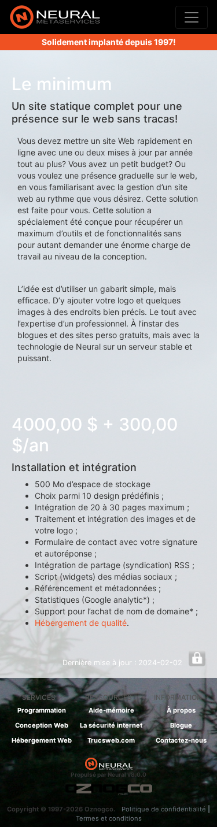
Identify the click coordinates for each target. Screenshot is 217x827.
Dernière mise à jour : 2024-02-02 (122, 662)
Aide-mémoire (111, 710)
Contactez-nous (181, 740)
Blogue (181, 725)
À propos (181, 710)
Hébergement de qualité (81, 623)
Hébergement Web (42, 740)
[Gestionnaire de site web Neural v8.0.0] (55, 17)
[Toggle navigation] (191, 17)
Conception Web (41, 725)
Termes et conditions (109, 818)
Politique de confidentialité (164, 809)
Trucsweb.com (111, 740)
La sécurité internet (111, 725)
